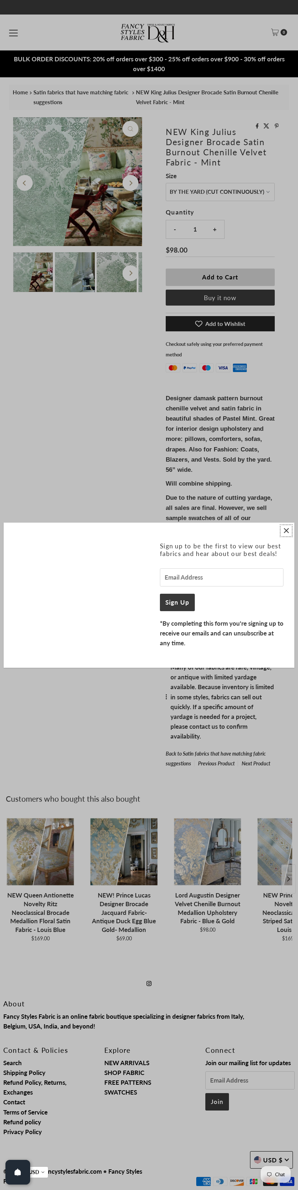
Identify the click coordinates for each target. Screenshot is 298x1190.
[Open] (17, 1172)
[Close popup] (286, 530)
